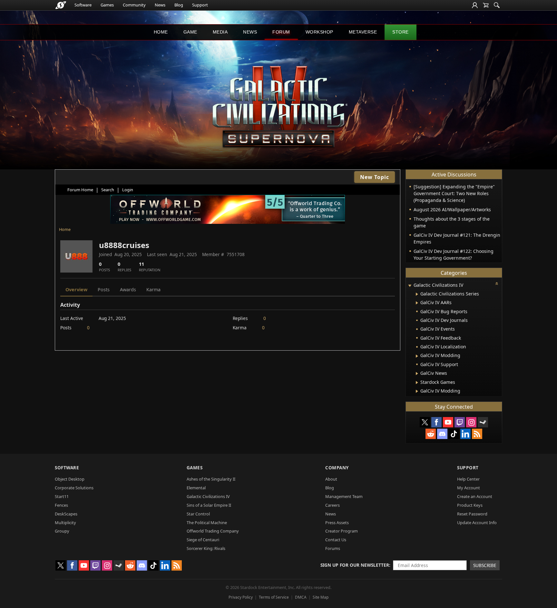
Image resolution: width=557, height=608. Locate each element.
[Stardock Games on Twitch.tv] (459, 422)
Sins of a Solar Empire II (209, 505)
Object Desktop (69, 479)
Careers (332, 505)
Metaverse (363, 32)
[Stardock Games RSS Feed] (477, 434)
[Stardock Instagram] (471, 422)
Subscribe (484, 565)
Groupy (62, 531)
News (160, 5)
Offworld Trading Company (213, 531)
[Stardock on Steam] (483, 422)
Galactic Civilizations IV (208, 496)
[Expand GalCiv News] (417, 373)
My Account (468, 488)
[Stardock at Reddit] (430, 434)
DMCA (301, 597)
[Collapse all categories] (497, 283)
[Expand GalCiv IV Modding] (417, 356)
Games (107, 5)
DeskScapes (66, 514)
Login (127, 190)
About (331, 479)
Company (337, 467)
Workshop (319, 32)
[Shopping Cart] (486, 5)
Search (107, 190)
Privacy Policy (241, 597)
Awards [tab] (128, 289)
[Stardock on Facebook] (436, 422)
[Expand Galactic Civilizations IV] (409, 285)
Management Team (344, 496)
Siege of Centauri (203, 540)
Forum (281, 32)
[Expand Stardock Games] (417, 382)
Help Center (468, 479)
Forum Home (80, 190)
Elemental (196, 488)
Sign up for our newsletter (354, 565)
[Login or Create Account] (475, 5)
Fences (61, 505)
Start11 (62, 496)
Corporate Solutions (74, 488)
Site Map (320, 597)
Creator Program (341, 531)
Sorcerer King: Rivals (206, 548)
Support (200, 5)
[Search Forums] (497, 5)
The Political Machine (207, 522)
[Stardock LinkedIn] (465, 434)
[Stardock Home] (60, 5)
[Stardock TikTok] (454, 434)
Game (190, 32)
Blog (178, 5)
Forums (332, 548)
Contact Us (335, 540)
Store (400, 32)
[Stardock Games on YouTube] (448, 422)
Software (83, 5)
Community (134, 5)
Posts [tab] (104, 289)
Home (161, 32)
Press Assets (337, 522)
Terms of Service (274, 597)
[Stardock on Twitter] (425, 422)
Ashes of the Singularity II (211, 479)
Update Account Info (477, 522)
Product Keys (470, 505)
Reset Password (472, 514)
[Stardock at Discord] (442, 434)
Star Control (198, 514)
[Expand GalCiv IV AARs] (417, 302)
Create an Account (474, 496)
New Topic (374, 177)
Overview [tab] (76, 289)
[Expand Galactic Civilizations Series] (417, 294)
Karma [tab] (153, 289)
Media (220, 32)
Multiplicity (65, 522)
